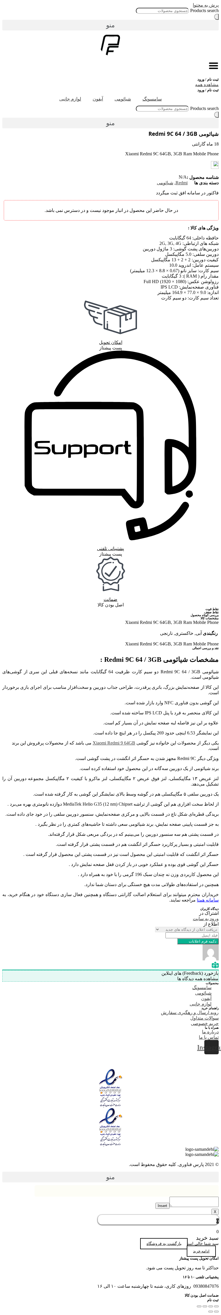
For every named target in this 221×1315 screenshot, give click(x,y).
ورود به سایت (206, 918)
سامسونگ (152, 98)
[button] (110, 25)
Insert (162, 1206)
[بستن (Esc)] (216, 1306)
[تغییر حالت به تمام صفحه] (205, 1306)
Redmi (182, 182)
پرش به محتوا (206, 5)
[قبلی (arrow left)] (216, 1311)
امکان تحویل (110, 342)
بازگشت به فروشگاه (163, 1243)
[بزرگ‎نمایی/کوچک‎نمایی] (199, 1306)
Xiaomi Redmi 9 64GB (114, 742)
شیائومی (123, 98)
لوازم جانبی (70, 98)
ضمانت (110, 599)
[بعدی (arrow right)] (210, 1311)
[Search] (216, 17)
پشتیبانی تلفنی (110, 548)
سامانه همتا (208, 900)
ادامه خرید (201, 1251)
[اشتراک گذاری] (210, 1306)
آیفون (98, 98)
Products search (204, 10)
